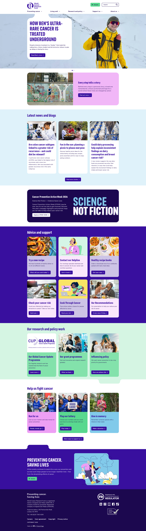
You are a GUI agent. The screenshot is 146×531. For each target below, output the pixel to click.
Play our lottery (73, 413)
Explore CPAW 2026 (40, 215)
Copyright (51, 519)
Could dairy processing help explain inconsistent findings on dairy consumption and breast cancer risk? (104, 147)
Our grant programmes (73, 355)
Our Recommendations (104, 299)
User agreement (40, 519)
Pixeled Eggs (40, 526)
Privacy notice (63, 519)
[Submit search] (117, 5)
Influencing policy (104, 355)
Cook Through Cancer (73, 299)
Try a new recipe (41, 257)
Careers (30, 519)
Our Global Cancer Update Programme (41, 355)
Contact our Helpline (73, 257)
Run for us (41, 413)
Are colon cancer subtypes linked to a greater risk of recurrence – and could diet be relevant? (41, 147)
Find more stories (72, 179)
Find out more (84, 95)
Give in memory (104, 413)
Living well (54, 11)
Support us (96, 11)
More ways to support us (72, 439)
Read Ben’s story (36, 55)
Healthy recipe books (104, 257)
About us (114, 11)
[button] (72, 70)
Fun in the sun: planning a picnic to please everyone (73, 147)
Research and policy (75, 11)
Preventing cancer (33, 11)
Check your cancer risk (41, 299)
